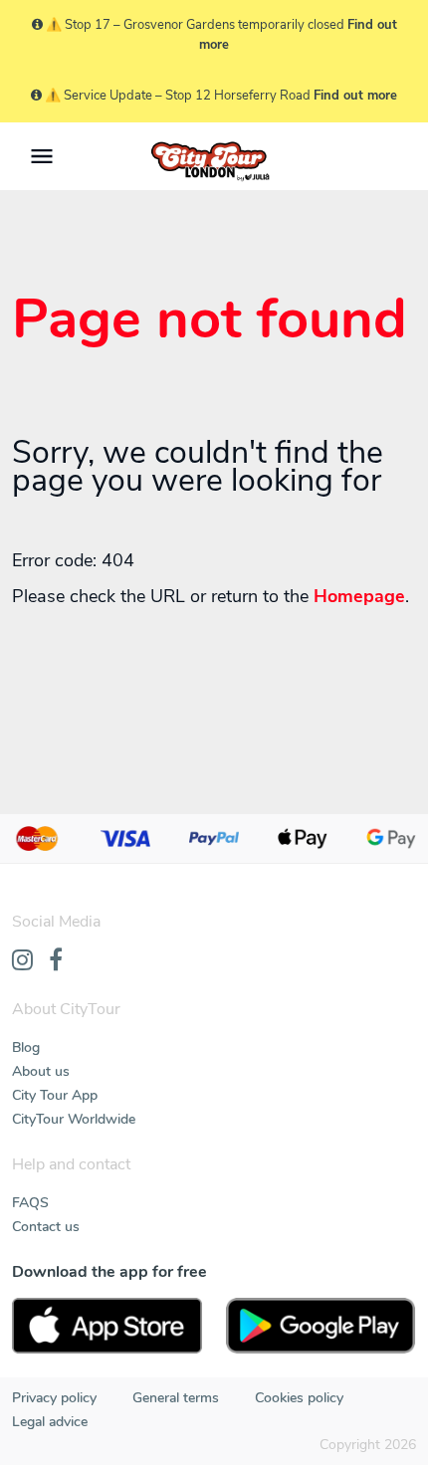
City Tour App (55, 1095)
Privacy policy (54, 1397)
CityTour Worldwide (73, 1119)
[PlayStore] (321, 1326)
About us (41, 1071)
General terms (175, 1397)
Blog (26, 1047)
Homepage (359, 596)
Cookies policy (299, 1397)
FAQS (30, 1202)
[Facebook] (56, 961)
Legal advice (50, 1421)
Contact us (46, 1226)
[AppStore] (107, 1326)
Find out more (355, 96)
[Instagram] (22, 961)
